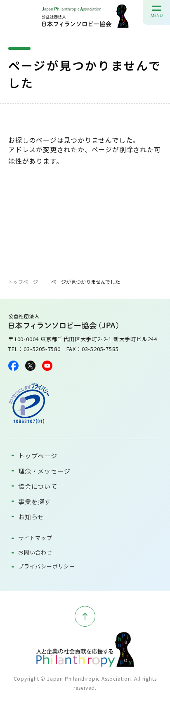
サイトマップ (35, 538)
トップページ (23, 281)
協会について (37, 486)
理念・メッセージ (44, 471)
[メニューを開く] (156, 11)
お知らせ (31, 516)
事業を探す (34, 501)
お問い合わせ (35, 552)
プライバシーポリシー (46, 566)
